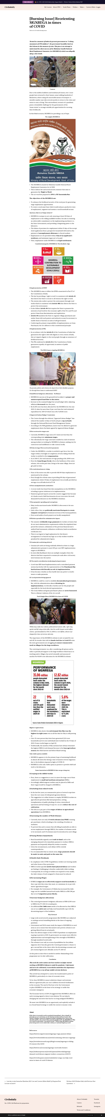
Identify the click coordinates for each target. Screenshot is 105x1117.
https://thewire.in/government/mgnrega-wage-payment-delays (50, 1034)
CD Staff (36, 30)
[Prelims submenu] (78, 7)
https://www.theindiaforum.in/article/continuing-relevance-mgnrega (52, 1038)
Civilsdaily (10, 7)
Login (98, 7)
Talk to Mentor (28, 2)
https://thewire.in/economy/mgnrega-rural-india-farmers (49, 1048)
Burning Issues (43, 30)
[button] (52, 1115)
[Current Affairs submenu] (96, 7)
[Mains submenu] (84, 7)
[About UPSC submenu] (61, 7)
